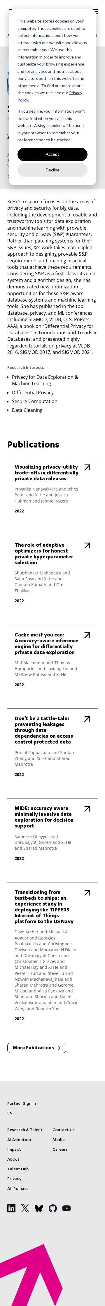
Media (58, 1140)
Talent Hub (18, 1169)
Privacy (14, 1179)
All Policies (18, 1189)
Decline (53, 169)
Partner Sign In (21, 1104)
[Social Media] (11, 1208)
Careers (60, 1149)
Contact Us (63, 1130)
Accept (52, 154)
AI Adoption (19, 1140)
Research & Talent (25, 1130)
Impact (14, 1149)
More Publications (33, 1048)
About (13, 1159)
